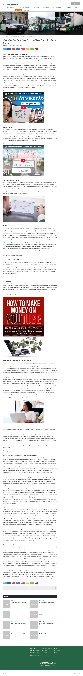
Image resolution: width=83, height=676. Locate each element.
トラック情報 (46, 7)
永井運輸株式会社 (10, 5)
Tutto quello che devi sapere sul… (19, 602)
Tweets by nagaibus (7, 665)
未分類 (10, 45)
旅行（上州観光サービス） (58, 7)
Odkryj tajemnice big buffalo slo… (18, 623)
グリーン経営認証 (57, 650)
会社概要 (69, 7)
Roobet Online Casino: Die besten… (45, 613)
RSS (6, 673)
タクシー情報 (36, 7)
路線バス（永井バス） (11, 7)
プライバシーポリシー (13, 673)
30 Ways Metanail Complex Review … (46, 603)
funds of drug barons (11, 244)
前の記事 (7, 588)
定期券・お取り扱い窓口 (34, 652)
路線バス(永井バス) (33, 648)
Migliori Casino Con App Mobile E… (46, 624)
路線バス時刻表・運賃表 (34, 650)
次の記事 (52, 588)
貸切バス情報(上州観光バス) (47, 648)
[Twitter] (4, 673)
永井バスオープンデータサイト (35, 655)
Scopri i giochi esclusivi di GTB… (18, 633)
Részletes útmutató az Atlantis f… (18, 612)
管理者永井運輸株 (19, 45)
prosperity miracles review (41, 188)
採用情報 (76, 7)
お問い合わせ (75, 3)
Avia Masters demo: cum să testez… (45, 634)
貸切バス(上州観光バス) (25, 7)
